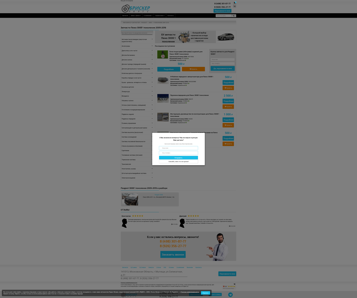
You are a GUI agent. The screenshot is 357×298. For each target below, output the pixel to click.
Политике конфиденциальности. (190, 292)
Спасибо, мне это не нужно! (179, 161)
